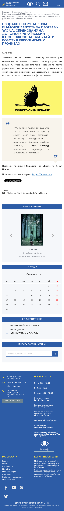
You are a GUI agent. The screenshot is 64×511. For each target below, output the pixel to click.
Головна (5, 12)
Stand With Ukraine (10, 480)
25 (15, 305)
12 (24, 295)
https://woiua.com (42, 174)
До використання (32, 319)
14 (40, 295)
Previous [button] (11, 235)
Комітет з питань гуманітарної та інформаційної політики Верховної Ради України (47, 465)
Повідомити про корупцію (12, 477)
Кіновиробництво (9, 472)
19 (24, 300)
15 (49, 295)
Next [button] (52, 235)
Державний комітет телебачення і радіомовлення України (47, 475)
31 (7, 309)
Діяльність (6, 469)
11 (15, 295)
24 (7, 305)
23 (57, 300)
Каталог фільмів (32, 207)
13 (32, 295)
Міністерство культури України (46, 461)
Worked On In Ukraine (36, 193)
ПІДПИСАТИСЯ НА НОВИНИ (32, 344)
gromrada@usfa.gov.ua (43, 427)
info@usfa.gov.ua (41, 400)
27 (32, 305)
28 (40, 305)
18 (15, 300)
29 (49, 305)
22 (49, 300)
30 (57, 305)
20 (32, 300)
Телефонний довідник (12, 401)
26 (24, 305)
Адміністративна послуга (24, 333)
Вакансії (5, 464)
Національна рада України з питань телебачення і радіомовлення (47, 471)
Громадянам (17, 330)
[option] (32, 238)
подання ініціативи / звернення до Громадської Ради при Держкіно (47, 434)
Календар (32, 267)
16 (57, 295)
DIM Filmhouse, (9, 193)
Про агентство (7, 466)
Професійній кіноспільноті (24, 326)
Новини (28, 12)
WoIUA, (21, 193)
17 (7, 300)
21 (40, 300)
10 (7, 295)
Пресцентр (17, 12)
